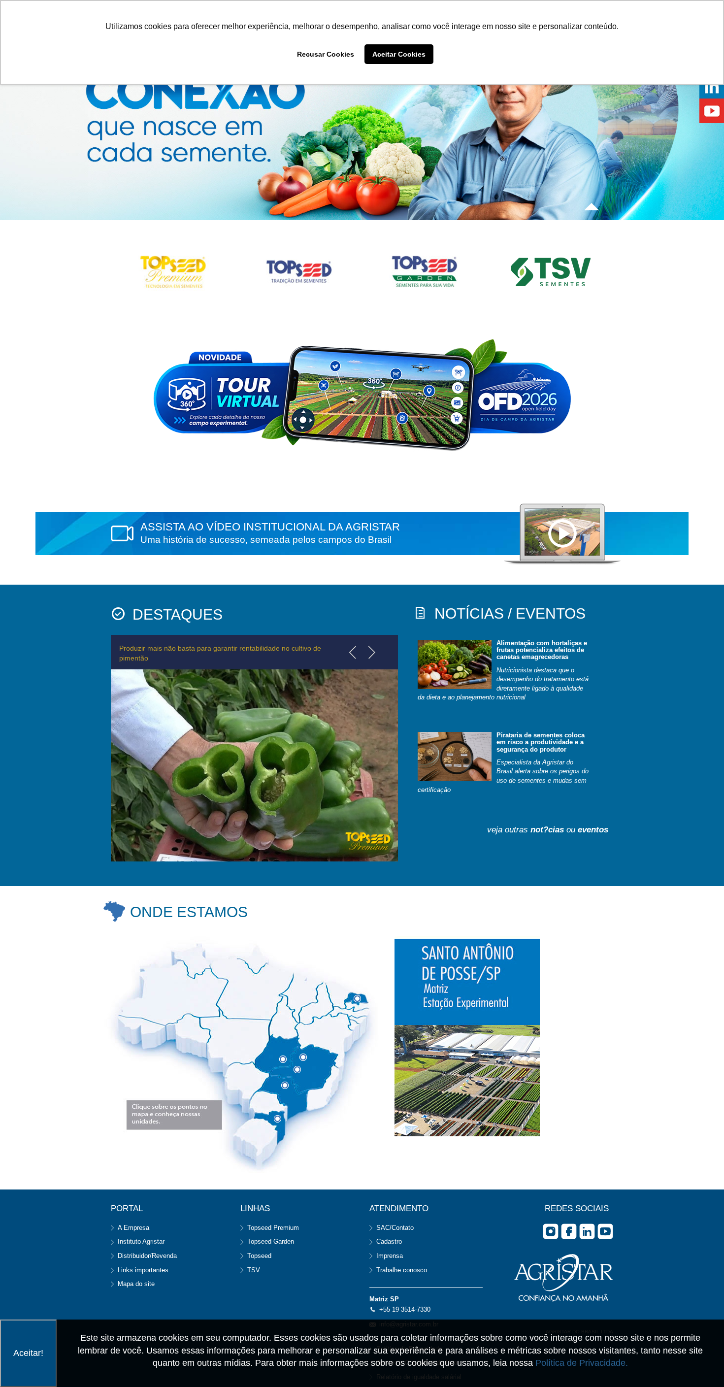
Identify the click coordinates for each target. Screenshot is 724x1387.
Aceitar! (28, 1353)
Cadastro (389, 1241)
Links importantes (143, 1270)
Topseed (259, 1255)
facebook (569, 1231)
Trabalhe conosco (401, 1270)
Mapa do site (136, 1284)
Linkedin (587, 1231)
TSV (253, 1270)
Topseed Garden (270, 1241)
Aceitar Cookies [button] (399, 54)
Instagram (551, 1231)
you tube (605, 1231)
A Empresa (133, 1227)
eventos (593, 829)
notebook (562, 534)
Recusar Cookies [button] (325, 54)
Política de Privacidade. (581, 1363)
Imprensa (389, 1255)
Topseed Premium (273, 1227)
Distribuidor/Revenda (147, 1255)
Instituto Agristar (141, 1241)
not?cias (547, 829)
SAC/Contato (395, 1227)
